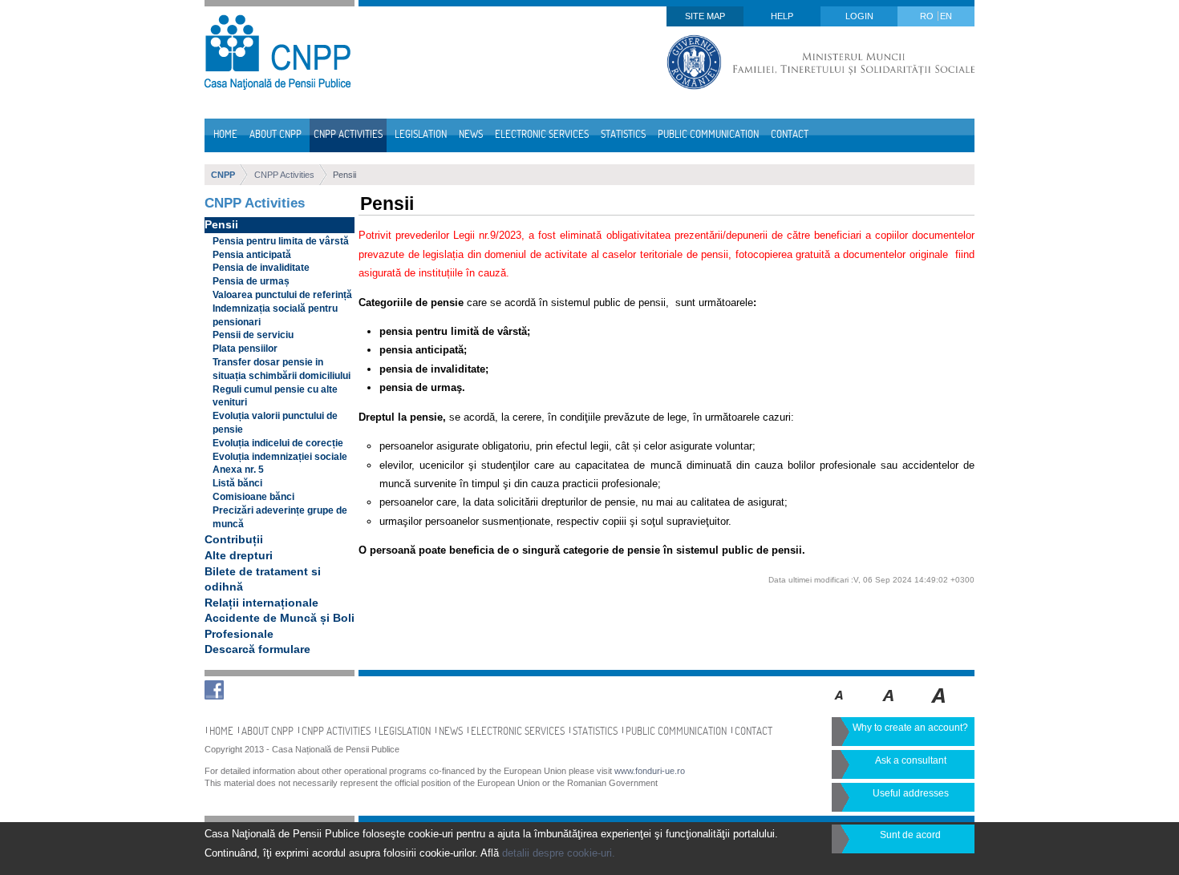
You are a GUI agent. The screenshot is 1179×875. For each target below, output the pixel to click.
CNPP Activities (284, 174)
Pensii (344, 174)
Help (782, 16)
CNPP (223, 174)
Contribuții (234, 539)
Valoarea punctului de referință (282, 294)
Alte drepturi (239, 555)
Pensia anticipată (252, 254)
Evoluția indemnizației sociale (280, 456)
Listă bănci (237, 483)
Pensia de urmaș (251, 281)
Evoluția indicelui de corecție (278, 443)
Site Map (705, 16)
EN (946, 16)
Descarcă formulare (257, 649)
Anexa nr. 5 (238, 469)
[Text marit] (889, 707)
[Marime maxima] (939, 707)
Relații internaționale (261, 602)
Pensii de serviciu (253, 335)
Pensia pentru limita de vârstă (281, 241)
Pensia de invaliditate (261, 267)
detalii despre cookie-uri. (558, 853)
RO (928, 16)
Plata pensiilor (245, 348)
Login (859, 16)
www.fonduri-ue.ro (649, 771)
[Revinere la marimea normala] (839, 707)
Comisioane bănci (253, 496)
